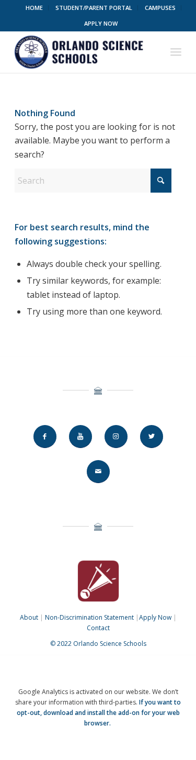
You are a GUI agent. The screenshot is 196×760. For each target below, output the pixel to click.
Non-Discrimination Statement (89, 617)
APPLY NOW (101, 23)
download (58, 712)
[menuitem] (34, 7)
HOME (34, 8)
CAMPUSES (160, 8)
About (29, 617)
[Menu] (175, 51)
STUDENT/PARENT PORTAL (93, 8)
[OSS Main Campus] (81, 52)
